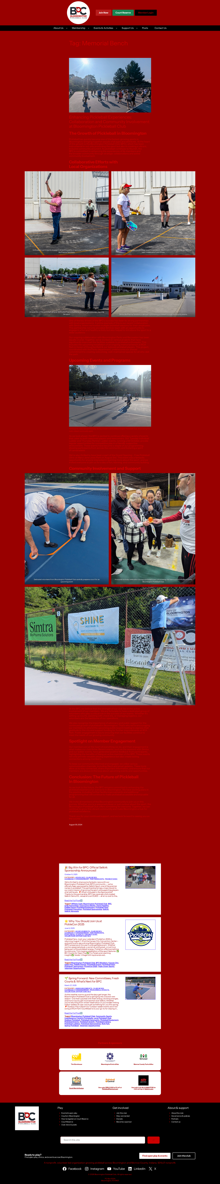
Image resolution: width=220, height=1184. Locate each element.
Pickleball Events (74, 934)
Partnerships (97, 879)
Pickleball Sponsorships (91, 1024)
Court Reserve (123, 13)
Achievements (82, 931)
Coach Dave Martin (87, 905)
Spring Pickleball (72, 1025)
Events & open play (69, 1113)
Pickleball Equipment (86, 907)
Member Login (146, 13)
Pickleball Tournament (74, 966)
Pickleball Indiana (103, 1022)
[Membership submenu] (88, 28)
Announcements (83, 988)
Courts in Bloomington (70, 1116)
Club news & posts (69, 1125)
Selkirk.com (149, 1089)
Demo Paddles (103, 905)
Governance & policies (180, 1116)
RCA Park (105, 1024)
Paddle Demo (70, 907)
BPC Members (102, 963)
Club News (91, 877)
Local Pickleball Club (102, 1018)
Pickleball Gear (101, 907)
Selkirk (105, 909)
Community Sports (104, 1016)
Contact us (175, 1122)
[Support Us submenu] (137, 28)
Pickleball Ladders (72, 1024)
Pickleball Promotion (73, 909)
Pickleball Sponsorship (92, 909)
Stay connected (123, 1116)
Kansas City (113, 963)
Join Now (103, 12)
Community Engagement (77, 879)
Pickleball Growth (87, 1022)
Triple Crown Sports (106, 966)
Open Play (69, 964)
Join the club (121, 1113)
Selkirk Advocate (72, 911)
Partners (174, 1119)
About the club (177, 1113)
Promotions (111, 879)
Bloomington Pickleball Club (95, 904)
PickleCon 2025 (90, 966)
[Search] (153, 1140)
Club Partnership (72, 905)
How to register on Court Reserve (74, 1119)
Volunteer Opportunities (78, 936)
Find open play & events (155, 1155)
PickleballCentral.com (110, 1089)
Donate (119, 1119)
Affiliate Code (76, 904)
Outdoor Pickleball (72, 1020)
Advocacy (80, 877)
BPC (109, 904)
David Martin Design (76, 1088)
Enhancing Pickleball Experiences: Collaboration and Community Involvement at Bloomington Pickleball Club (109, 122)
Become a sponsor (124, 1122)
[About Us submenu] (66, 28)
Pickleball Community (90, 1020)
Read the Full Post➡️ (73, 901)
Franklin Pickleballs (85, 1018)
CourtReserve (70, 1018)
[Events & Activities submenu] (116, 28)
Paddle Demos (80, 964)
